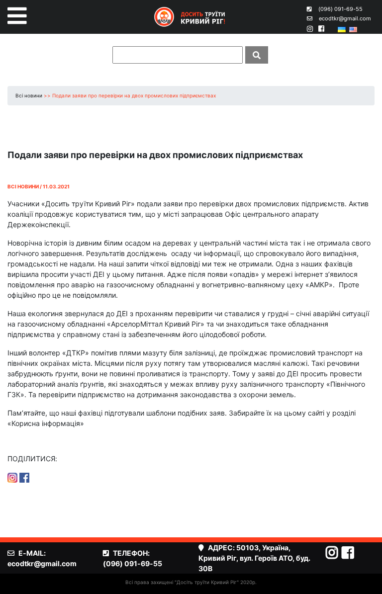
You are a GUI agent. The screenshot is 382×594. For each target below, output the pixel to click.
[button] (17, 16)
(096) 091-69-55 (340, 8)
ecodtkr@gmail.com (345, 18)
